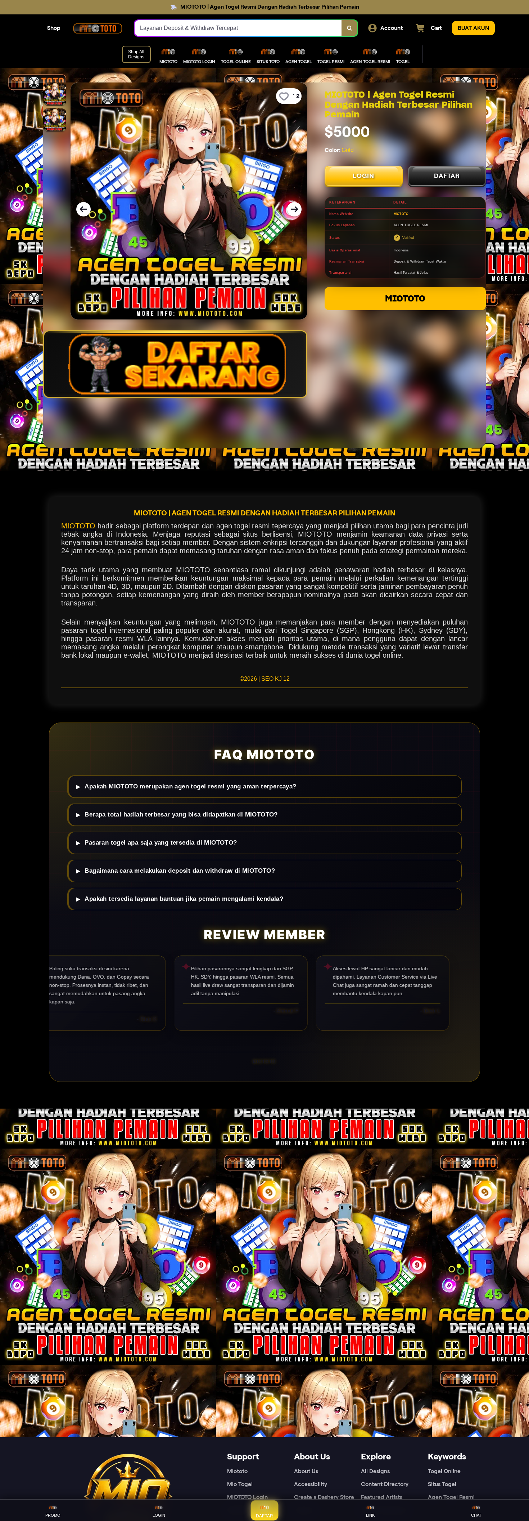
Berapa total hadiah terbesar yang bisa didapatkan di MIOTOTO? (181, 814)
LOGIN (363, 175)
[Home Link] (98, 28)
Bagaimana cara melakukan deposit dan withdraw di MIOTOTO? (180, 870)
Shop (53, 28)
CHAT (476, 1515)
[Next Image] (294, 209)
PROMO (52, 1515)
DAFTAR (447, 175)
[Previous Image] (83, 209)
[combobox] (238, 28)
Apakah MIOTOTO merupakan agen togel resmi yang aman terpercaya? (190, 786)
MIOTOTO (405, 298)
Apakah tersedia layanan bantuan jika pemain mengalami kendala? (184, 898)
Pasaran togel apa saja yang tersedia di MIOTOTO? (161, 842)
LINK (370, 1515)
